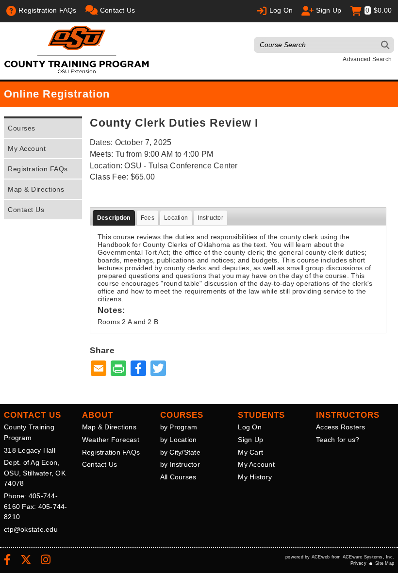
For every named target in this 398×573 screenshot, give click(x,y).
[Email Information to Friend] (98, 368)
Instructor (210, 217)
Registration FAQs (38, 169)
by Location (178, 439)
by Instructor (180, 464)
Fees (147, 217)
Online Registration (57, 94)
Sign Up (250, 439)
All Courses (178, 477)
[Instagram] (45, 561)
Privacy (358, 563)
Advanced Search (367, 59)
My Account (27, 148)
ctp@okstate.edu (31, 529)
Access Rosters (340, 427)
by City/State (180, 452)
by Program (179, 427)
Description (114, 217)
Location (176, 217)
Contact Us (26, 209)
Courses (21, 128)
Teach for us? (337, 439)
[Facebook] (7, 561)
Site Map (384, 563)
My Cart (250, 452)
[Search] (385, 45)
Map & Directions (36, 189)
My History (255, 477)
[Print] (118, 368)
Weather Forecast (110, 439)
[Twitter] (26, 561)
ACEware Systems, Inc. (368, 557)
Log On (250, 427)
